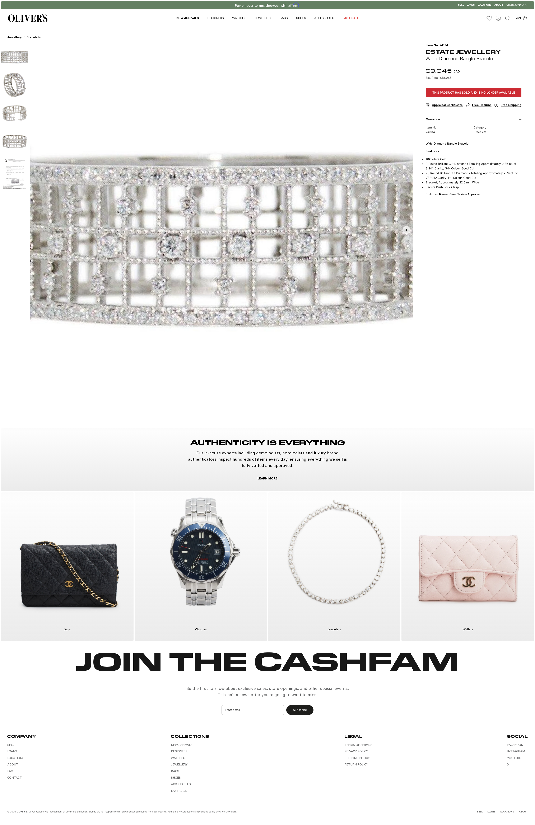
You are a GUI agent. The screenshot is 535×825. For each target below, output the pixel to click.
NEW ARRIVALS (187, 18)
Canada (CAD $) (515, 4)
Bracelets (34, 37)
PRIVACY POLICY (356, 751)
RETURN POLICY (356, 764)
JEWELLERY (263, 18)
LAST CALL (351, 18)
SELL (461, 5)
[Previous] (213, 5)
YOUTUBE (514, 758)
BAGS (284, 18)
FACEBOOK (515, 745)
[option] (221, 234)
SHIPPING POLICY (357, 758)
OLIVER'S (22, 812)
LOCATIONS (485, 5)
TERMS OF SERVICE (358, 745)
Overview (433, 119)
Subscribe (300, 710)
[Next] (321, 5)
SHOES (301, 18)
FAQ (10, 771)
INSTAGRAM (516, 751)
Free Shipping (511, 105)
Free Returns (482, 105)
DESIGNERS (215, 18)
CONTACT (14, 778)
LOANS (471, 5)
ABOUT (498, 5)
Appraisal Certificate (447, 105)
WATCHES (239, 18)
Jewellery (14, 37)
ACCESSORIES (324, 18)
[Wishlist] (489, 18)
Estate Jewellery (463, 51)
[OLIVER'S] (27, 18)
